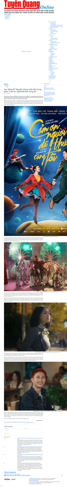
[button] (56, 80)
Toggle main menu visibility (26, 51)
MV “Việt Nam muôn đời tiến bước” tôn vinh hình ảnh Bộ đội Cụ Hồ (28, 463)
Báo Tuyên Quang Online (36, 478)
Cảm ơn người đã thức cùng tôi (9, 422)
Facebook (7, 85)
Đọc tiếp (45, 85)
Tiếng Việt (9, 14)
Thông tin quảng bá (10, 472)
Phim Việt (21, 422)
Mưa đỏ (31, 422)
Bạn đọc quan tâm (47, 83)
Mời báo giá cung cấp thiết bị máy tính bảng (17, 475)
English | (5, 14)
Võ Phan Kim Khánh (26, 422)
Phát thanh (8, 16)
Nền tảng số (7, 18)
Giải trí (6, 84)
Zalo (7, 86)
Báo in (7, 17)
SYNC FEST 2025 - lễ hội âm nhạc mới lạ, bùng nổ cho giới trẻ (49, 89)
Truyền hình (8, 15)
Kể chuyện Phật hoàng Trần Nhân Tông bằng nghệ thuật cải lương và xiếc (30, 446)
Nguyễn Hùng (17, 422)
